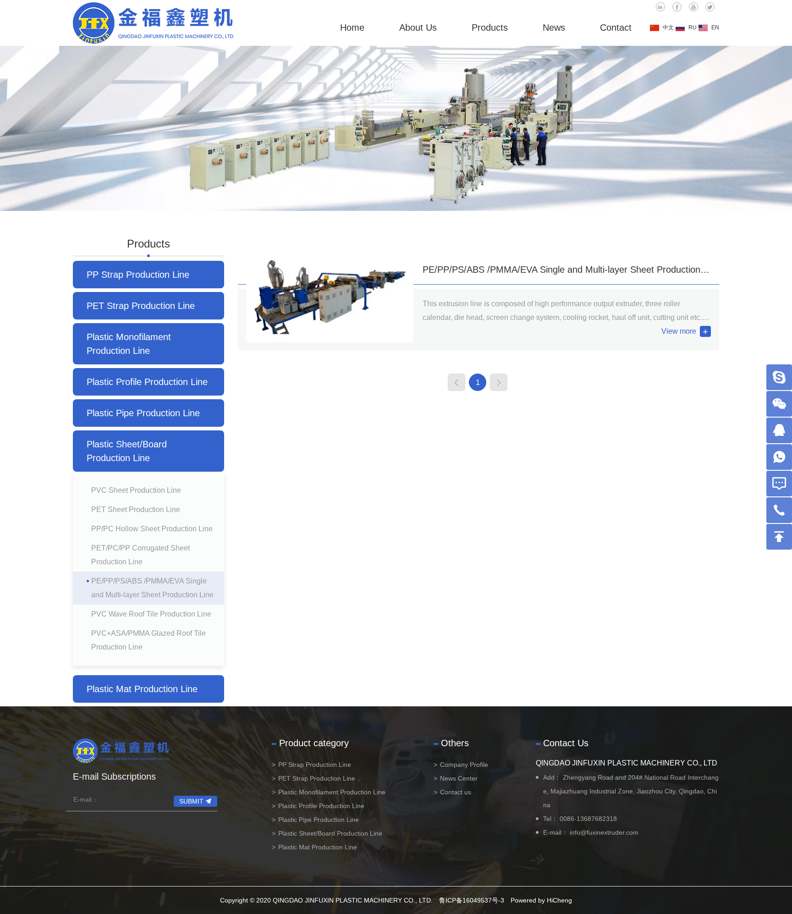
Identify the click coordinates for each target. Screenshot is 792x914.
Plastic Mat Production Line (142, 689)
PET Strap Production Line (141, 306)
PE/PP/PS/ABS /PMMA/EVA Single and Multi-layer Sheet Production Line (152, 588)
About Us (418, 27)
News (554, 27)
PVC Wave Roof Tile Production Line (151, 614)
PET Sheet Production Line (135, 509)
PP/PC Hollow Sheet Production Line (152, 529)
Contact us (455, 792)
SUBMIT (191, 801)
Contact (616, 27)
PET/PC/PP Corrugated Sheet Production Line (140, 555)
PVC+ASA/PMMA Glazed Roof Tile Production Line (148, 640)
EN (715, 27)
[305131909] (779, 430)
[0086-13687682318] (779, 510)
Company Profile (464, 764)
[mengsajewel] (779, 377)
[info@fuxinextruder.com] (779, 483)
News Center (459, 778)
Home (352, 27)
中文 (668, 27)
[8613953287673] (779, 457)
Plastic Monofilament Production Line (129, 344)
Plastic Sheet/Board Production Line (127, 451)
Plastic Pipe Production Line (143, 413)
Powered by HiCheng (541, 900)
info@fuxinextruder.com (604, 832)
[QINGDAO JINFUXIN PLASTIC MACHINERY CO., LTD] (153, 23)
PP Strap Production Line (138, 275)
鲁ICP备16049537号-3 (471, 900)
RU (692, 27)
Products (490, 27)
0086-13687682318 (588, 818)
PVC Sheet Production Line (136, 490)
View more (678, 331)
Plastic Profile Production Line (147, 382)
